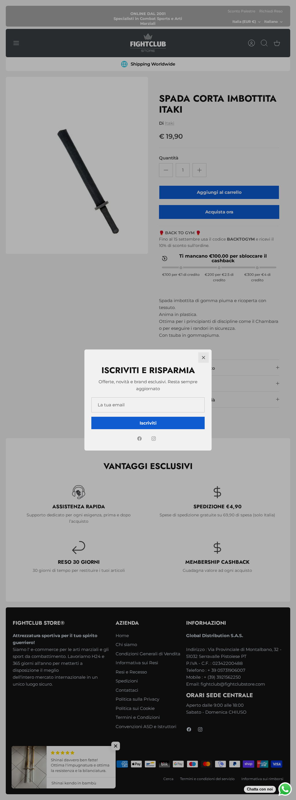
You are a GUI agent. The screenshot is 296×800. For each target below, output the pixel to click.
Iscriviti (148, 423)
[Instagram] (153, 439)
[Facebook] (139, 439)
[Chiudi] (203, 357)
